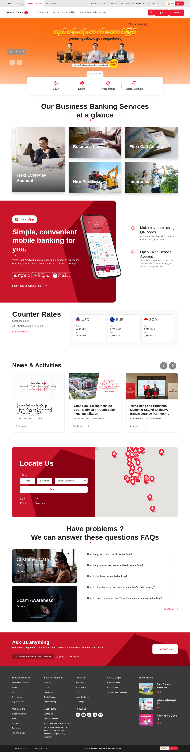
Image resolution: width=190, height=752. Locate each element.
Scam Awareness (115, 3)
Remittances (17, 697)
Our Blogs (80, 702)
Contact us (165, 649)
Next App (27, 219)
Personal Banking (15, 3)
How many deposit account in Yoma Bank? (109, 554)
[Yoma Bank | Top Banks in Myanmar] (17, 12)
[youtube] (84, 715)
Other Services (99, 12)
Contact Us (48, 714)
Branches (44, 481)
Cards (14, 692)
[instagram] (101, 715)
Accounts (41, 12)
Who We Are (51, 3)
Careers (176, 12)
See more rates (19, 332)
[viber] (90, 715)
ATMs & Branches (51, 719)
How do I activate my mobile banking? (107, 576)
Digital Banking (18, 702)
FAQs (14, 719)
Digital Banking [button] (68, 12)
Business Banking (34, 3)
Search (53, 489)
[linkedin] (95, 715)
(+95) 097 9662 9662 (69, 656)
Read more (21, 426)
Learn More (15, 52)
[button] (172, 366)
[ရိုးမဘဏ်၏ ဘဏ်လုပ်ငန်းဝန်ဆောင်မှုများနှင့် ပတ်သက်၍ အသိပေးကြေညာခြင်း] (38, 386)
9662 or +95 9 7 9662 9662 (31, 565)
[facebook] (78, 715)
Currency (16, 723)
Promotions (85, 12)
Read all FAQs (167, 609)
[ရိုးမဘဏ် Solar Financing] (146, 688)
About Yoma (81, 683)
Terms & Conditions (20, 749)
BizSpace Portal (113, 683)
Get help (21, 571)
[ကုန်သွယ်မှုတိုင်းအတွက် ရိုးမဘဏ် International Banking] (146, 704)
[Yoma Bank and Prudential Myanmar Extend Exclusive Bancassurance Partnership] (152, 386)
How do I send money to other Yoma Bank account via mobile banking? (124, 598)
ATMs (27, 481)
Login (160, 12)
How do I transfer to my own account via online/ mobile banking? (121, 587)
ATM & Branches (98, 3)
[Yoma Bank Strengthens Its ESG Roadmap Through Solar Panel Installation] (95, 386)
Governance (81, 687)
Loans (53, 12)
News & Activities (133, 3)
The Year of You (18, 733)
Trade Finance (50, 697)
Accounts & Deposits (20, 683)
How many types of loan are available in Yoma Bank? (115, 565)
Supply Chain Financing (117, 692)
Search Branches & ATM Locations (34, 656)
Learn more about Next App (26, 286)
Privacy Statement (41, 749)
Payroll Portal (112, 687)
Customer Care (153, 3)
